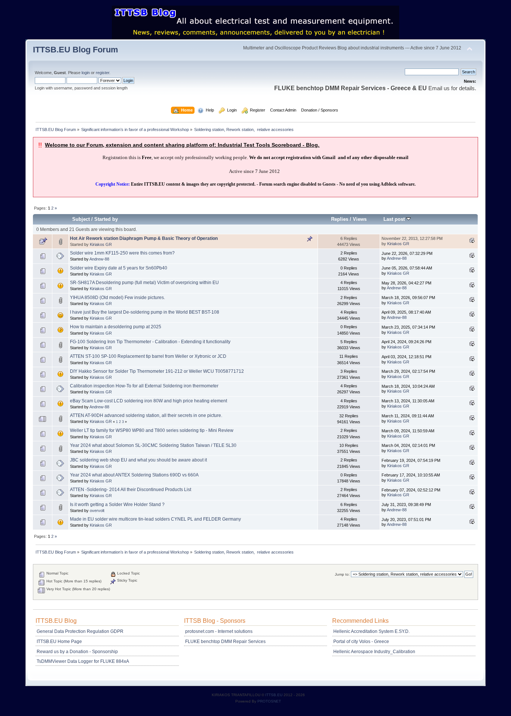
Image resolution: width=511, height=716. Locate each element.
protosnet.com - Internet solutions (219, 631)
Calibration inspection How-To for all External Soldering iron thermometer (144, 386)
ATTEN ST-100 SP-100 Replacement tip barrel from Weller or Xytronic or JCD (148, 356)
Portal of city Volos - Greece (361, 641)
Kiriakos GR (101, 244)
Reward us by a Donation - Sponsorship (77, 651)
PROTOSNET (269, 701)
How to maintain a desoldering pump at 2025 (115, 326)
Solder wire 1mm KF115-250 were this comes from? (122, 253)
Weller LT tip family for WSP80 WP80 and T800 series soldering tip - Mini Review (151, 430)
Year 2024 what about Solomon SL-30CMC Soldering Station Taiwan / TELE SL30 (153, 445)
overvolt (97, 510)
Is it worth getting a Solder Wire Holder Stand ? (117, 504)
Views (360, 219)
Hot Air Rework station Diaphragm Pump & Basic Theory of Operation (144, 238)
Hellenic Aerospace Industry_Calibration (374, 651)
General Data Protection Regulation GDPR (80, 631)
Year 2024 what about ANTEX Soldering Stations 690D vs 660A (134, 475)
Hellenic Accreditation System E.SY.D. (371, 631)
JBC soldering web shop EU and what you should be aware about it (138, 460)
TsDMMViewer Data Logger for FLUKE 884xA (83, 661)
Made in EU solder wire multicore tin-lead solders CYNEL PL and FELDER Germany (155, 519)
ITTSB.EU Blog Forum (75, 49)
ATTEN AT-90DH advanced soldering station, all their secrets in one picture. (146, 415)
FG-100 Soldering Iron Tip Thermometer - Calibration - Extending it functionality (150, 341)
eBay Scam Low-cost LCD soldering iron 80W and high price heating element (148, 400)
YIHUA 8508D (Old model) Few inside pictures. (117, 297)
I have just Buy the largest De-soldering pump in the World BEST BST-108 (144, 312)
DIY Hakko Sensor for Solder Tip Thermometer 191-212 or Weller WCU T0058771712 (157, 371)
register (102, 72)
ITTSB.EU (274, 695)
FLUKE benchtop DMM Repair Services (225, 641)
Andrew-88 (99, 259)
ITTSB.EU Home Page (59, 641)
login (86, 72)
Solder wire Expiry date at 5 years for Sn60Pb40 (118, 268)
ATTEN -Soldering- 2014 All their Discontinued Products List (130, 489)
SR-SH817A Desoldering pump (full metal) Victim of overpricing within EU (144, 282)
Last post (394, 219)
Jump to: (342, 574)
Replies (339, 219)
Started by (106, 219)
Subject (81, 219)
